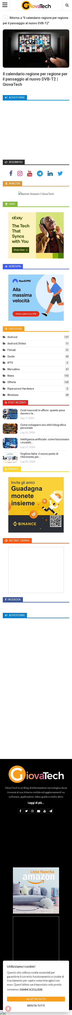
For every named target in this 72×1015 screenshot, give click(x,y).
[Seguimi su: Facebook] (11, 173)
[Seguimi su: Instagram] (19, 173)
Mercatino (13, 369)
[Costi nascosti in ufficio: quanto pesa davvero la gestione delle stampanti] (10, 414)
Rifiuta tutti (36, 1005)
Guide (11, 356)
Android (12, 337)
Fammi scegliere (31, 989)
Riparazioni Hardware (20, 388)
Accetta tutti (36, 999)
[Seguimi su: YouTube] (29, 173)
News (10, 375)
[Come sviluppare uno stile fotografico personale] (10, 428)
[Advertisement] (36, 130)
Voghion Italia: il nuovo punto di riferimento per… (39, 455)
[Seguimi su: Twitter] (60, 173)
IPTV (10, 362)
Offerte (11, 382)
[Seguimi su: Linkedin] (50, 173)
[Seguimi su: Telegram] (40, 173)
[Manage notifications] (8, 1009)
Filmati (11, 350)
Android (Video (16, 343)
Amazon (14, 183)
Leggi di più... (36, 802)
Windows (12, 394)
